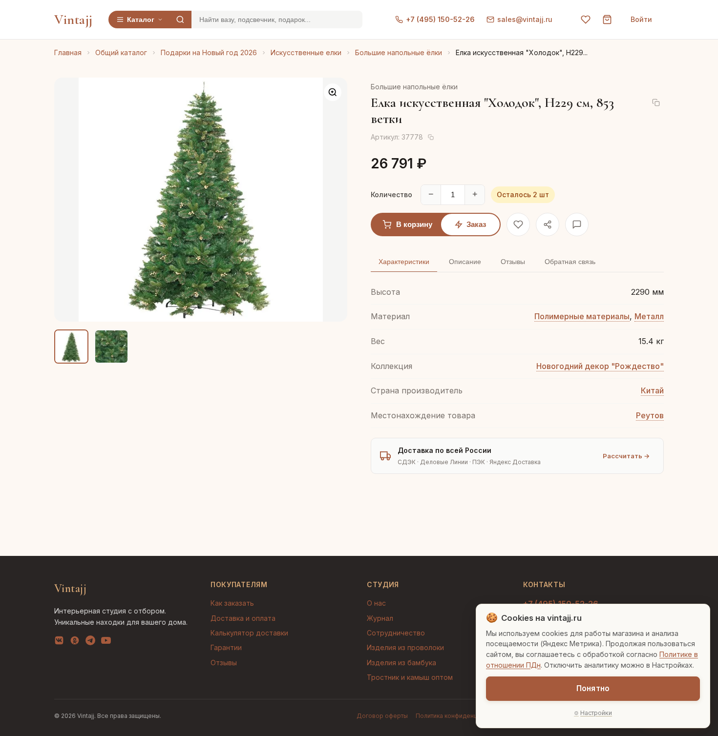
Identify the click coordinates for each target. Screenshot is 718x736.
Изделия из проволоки (405, 647)
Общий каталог (121, 52)
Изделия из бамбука (401, 662)
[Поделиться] (547, 224)
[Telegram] (90, 642)
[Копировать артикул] (431, 137)
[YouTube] (106, 642)
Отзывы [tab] (513, 262)
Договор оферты (382, 715)
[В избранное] (518, 224)
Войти (641, 19)
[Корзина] (607, 19)
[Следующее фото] (331, 199)
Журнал (380, 618)
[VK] (59, 642)
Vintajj (73, 19)
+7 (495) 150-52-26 (440, 19)
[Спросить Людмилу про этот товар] (577, 224)
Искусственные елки (306, 52)
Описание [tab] (465, 262)
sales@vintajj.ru (524, 19)
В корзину (414, 224)
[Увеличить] (332, 92)
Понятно (593, 688)
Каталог (140, 19)
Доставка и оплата (243, 618)
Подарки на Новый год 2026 (209, 52)
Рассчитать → (626, 456)
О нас (376, 603)
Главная (68, 52)
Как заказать (232, 603)
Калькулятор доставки (249, 633)
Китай (652, 390)
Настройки (596, 712)
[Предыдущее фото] (70, 199)
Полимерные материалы (582, 316)
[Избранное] (585, 19)
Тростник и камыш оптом (410, 677)
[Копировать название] (656, 102)
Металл (649, 316)
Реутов (650, 415)
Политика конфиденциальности (461, 715)
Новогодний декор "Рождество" (600, 366)
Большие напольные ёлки (398, 52)
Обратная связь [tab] (570, 262)
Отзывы (224, 662)
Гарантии (226, 647)
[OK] (75, 642)
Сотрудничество (396, 633)
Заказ (476, 224)
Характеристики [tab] (404, 262)
